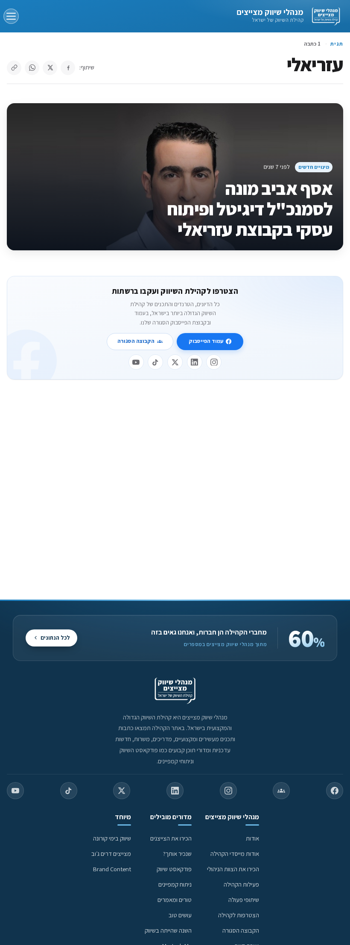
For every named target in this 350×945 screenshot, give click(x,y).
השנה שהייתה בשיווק (168, 930)
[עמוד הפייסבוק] (334, 790)
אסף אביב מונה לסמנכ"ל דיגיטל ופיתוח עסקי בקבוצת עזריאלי (249, 209)
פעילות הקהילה (241, 884)
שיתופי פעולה (243, 900)
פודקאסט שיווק (174, 869)
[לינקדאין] (194, 362)
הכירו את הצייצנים (171, 838)
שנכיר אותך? (177, 853)
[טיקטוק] (155, 362)
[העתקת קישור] (14, 68)
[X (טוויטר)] (121, 790)
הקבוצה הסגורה (136, 341)
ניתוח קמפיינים (175, 884)
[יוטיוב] (136, 362)
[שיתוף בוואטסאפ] (32, 68)
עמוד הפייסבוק (206, 341)
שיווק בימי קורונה (112, 838)
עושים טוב (180, 915)
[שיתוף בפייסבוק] (68, 68)
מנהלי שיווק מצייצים (269, 11)
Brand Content (112, 869)
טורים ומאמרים (175, 900)
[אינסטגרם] (214, 362)
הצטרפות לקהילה (238, 915)
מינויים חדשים (313, 167)
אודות (252, 838)
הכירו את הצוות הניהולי (233, 869)
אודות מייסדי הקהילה (234, 853)
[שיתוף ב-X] (50, 68)
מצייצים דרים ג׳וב (111, 853)
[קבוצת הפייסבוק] (281, 790)
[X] (175, 362)
